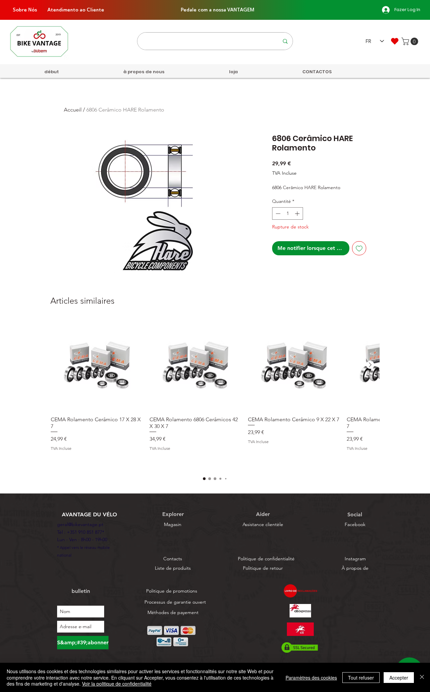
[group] (215, 394)
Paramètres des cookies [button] (311, 677)
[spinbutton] (288, 213)
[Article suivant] (370, 365)
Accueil (73, 109)
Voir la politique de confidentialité (117, 683)
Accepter (398, 677)
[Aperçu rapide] (97, 365)
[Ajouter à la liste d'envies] (359, 248)
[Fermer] (422, 677)
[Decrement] (277, 213)
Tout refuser (361, 677)
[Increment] (298, 213)
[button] (410, 41)
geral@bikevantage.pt (80, 524)
